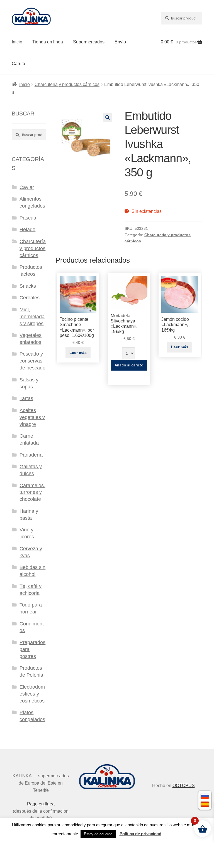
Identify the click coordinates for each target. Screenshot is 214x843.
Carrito (18, 63)
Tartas (26, 398)
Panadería (31, 455)
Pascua (28, 218)
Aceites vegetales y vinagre (32, 417)
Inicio (17, 42)
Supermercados (88, 42)
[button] (107, 117)
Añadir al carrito (129, 365)
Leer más (78, 352)
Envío (120, 42)
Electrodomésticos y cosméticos (32, 694)
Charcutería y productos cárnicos (67, 84)
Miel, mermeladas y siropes (32, 316)
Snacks (28, 286)
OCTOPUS (183, 785)
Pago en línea (41, 804)
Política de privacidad (140, 833)
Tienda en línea (47, 42)
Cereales (30, 297)
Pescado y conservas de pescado (32, 361)
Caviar (27, 187)
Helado (27, 229)
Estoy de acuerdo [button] (98, 834)
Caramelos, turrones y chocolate (32, 492)
